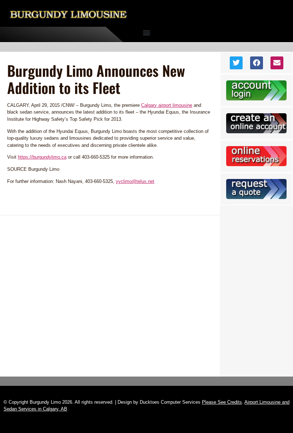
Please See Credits (222, 402)
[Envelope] (276, 62)
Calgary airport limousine (166, 105)
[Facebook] (256, 62)
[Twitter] (236, 62)
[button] (147, 33)
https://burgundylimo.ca (42, 157)
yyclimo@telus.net (135, 181)
